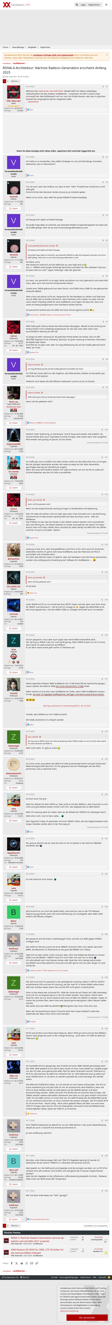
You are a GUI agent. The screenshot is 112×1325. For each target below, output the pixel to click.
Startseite (102, 1277)
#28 (106, 1120)
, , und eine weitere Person (50, 315)
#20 (106, 794)
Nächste (14, 81)
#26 (106, 1028)
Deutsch (25, 1277)
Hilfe (94, 1277)
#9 (107, 387)
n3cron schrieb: (34, 364)
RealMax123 (98, 1251)
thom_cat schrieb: (35, 500)
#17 (106, 679)
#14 (106, 572)
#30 (106, 1191)
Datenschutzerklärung (69, 1311)
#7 (107, 321)
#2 (107, 157)
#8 (107, 359)
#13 (106, 544)
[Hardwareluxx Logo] (16, 5)
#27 (106, 1061)
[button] (9, 47)
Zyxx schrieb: (33, 737)
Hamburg (19, 783)
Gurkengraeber (97, 1239)
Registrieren (45, 47)
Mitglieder (32, 47)
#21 (106, 838)
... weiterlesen (32, 101)
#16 (106, 635)
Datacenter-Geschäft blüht (51, 91)
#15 (106, 600)
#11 (106, 457)
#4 (107, 215)
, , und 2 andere (49, 970)
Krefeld (20, 624)
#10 (106, 429)
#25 (106, 977)
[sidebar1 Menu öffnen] (106, 4)
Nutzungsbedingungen (69, 1277)
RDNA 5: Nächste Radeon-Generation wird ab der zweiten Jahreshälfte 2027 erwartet (37, 1239)
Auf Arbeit (19, 958)
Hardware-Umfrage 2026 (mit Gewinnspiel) (53, 55)
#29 (106, 1155)
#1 (107, 86)
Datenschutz (85, 1277)
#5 (107, 240)
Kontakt (54, 1277)
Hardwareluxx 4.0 (11, 1277)
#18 (106, 731)
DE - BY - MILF (17, 345)
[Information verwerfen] (106, 55)
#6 (107, 276)
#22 (106, 874)
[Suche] (76, 4)
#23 (106, 906)
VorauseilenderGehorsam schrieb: (41, 246)
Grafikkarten (38, 1244)
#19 (106, 759)
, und (43, 423)
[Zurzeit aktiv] (13, 333)
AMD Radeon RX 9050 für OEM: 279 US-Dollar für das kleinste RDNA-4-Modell (37, 1251)
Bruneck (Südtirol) (16, 1180)
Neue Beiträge (18, 47)
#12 (106, 494)
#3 (107, 182)
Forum (5, 47)
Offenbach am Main (15, 862)
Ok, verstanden (87, 1317)
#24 (106, 934)
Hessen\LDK (18, 418)
